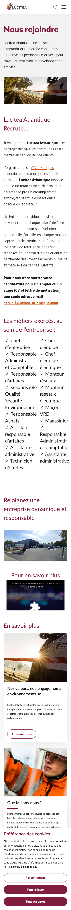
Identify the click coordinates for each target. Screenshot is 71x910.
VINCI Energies (42, 167)
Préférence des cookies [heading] (27, 834)
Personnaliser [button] (35, 877)
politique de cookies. (24, 866)
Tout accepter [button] (35, 901)
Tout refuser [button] (35, 889)
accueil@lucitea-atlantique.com (31, 302)
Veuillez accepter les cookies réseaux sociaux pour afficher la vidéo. (35, 585)
